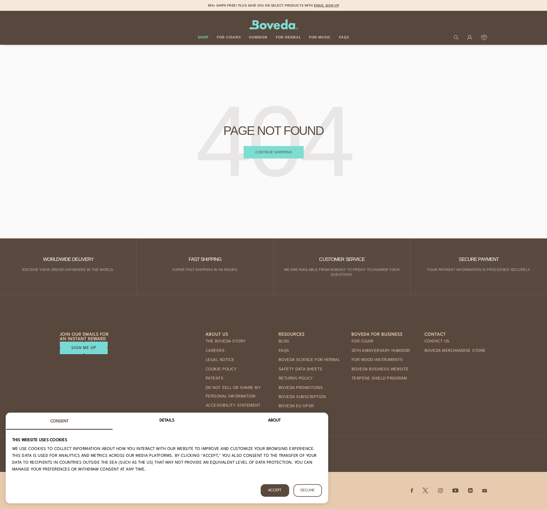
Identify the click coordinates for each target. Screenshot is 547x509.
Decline (308, 490)
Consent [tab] (59, 421)
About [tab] (274, 420)
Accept (274, 490)
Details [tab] (167, 420)
